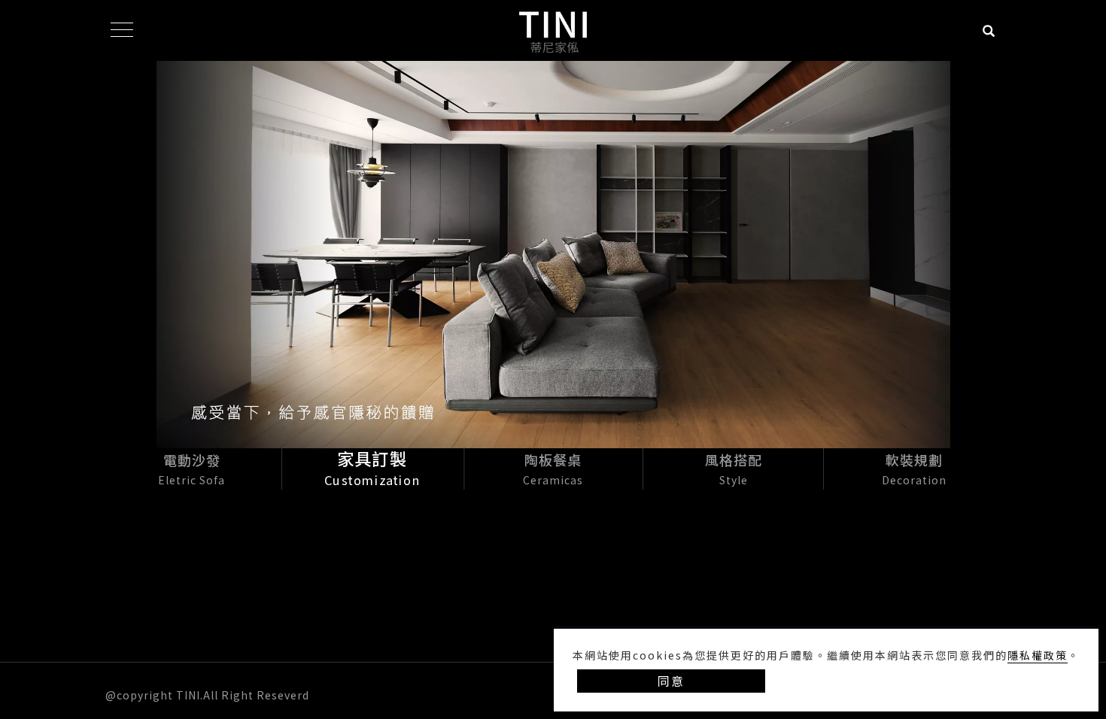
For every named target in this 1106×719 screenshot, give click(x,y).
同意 (671, 681)
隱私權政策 (1037, 655)
